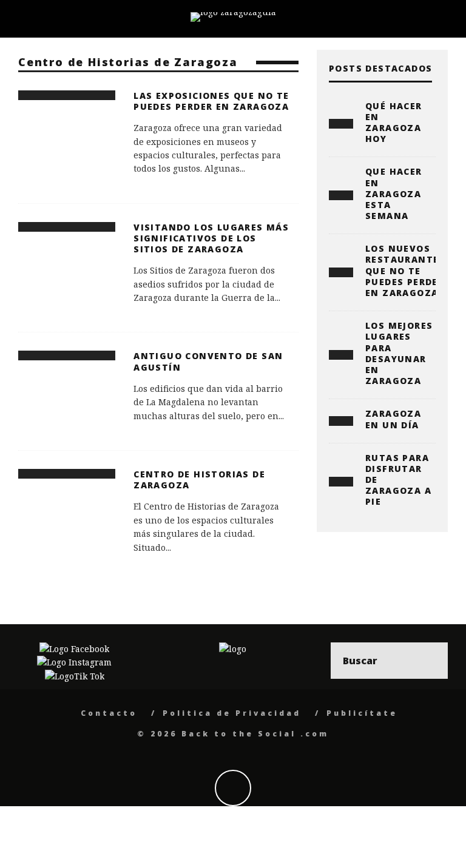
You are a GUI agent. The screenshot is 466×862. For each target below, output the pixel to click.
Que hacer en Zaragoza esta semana (393, 193)
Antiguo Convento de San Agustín (208, 361)
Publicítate (361, 713)
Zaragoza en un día (393, 419)
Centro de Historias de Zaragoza (199, 479)
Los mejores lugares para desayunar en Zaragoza (399, 353)
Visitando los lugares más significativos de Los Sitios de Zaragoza (211, 238)
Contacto (109, 713)
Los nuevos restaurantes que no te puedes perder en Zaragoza (405, 270)
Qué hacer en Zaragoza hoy (393, 122)
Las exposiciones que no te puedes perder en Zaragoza (211, 101)
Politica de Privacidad (232, 713)
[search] (429, 660)
